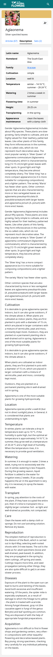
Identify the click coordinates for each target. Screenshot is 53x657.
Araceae (31, 67)
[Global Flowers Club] (18, 4)
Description (26, 40)
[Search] (48, 4)
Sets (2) (38, 40)
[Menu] (5, 4)
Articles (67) (11, 40)
